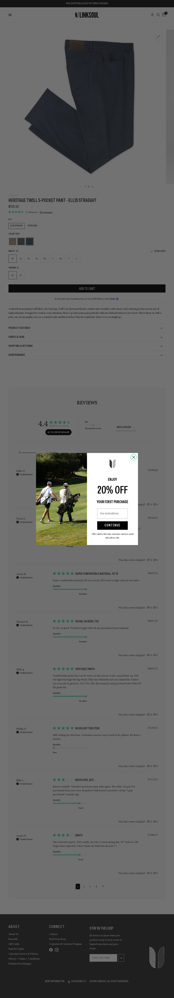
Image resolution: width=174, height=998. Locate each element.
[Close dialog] (134, 457)
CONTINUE (112, 525)
